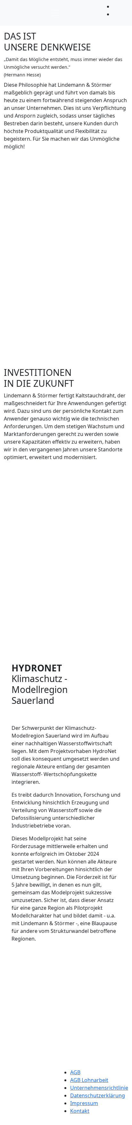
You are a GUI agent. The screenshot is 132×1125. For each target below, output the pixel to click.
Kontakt (79, 1110)
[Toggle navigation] (56, 12)
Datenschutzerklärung (97, 1095)
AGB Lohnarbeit (89, 1080)
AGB (75, 1072)
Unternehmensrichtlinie (99, 1087)
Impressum (84, 1103)
